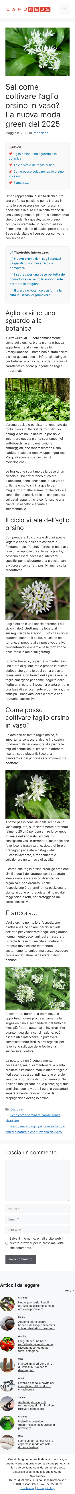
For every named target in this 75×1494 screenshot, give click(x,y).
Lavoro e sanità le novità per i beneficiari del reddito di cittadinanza (36, 1386)
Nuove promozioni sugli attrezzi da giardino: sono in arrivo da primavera (36, 1306)
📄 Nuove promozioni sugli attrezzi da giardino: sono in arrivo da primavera (35, 263)
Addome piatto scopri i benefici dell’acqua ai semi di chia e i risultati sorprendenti (36, 1325)
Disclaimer (27, 1488)
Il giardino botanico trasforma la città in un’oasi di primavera (37, 1425)
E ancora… (21, 183)
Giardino (16, 1109)
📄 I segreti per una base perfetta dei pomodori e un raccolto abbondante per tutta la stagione (37, 279)
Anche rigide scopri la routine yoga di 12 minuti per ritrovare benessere (36, 1405)
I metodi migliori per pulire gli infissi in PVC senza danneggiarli (35, 1367)
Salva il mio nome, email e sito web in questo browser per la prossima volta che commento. (36, 1243)
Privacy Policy (46, 1488)
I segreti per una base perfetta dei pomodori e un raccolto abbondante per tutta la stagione (35, 1346)
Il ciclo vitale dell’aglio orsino (33, 165)
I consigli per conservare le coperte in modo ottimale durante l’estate (35, 1444)
